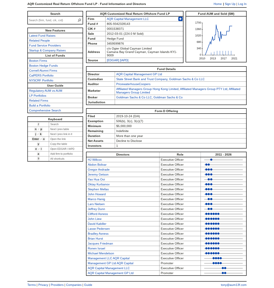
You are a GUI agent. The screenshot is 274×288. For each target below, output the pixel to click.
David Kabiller (97, 223)
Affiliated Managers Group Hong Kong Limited (147, 89)
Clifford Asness (98, 214)
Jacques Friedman (100, 243)
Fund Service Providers (45, 45)
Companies (74, 284)
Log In (242, 4)
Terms (31, 284)
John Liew (94, 218)
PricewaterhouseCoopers (133, 84)
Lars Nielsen (96, 204)
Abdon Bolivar (97, 164)
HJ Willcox (95, 159)
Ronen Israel (96, 248)
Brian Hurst (95, 238)
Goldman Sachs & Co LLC (187, 79)
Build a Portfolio (39, 105)
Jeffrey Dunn (96, 209)
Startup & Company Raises (47, 50)
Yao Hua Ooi (96, 179)
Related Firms (38, 100)
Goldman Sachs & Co (168, 97)
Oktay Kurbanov (99, 184)
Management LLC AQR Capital (109, 258)
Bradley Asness (98, 233)
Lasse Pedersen (99, 228)
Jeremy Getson (98, 174)
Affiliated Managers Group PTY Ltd (203, 89)
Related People (39, 40)
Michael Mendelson (101, 253)
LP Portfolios (37, 95)
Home (218, 4)
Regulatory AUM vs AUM (45, 90)
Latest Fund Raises (42, 35)
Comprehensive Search (45, 110)
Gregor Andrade (99, 169)
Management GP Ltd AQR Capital (110, 263)
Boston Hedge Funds (43, 65)
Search (55, 13)
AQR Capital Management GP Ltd (139, 74)
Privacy (43, 284)
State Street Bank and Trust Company (141, 79)
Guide (88, 284)
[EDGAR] (113, 60)
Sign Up (230, 4)
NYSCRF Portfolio (41, 80)
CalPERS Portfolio (41, 75)
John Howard (97, 194)
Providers (57, 284)
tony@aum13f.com (234, 284)
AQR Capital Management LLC (128, 19)
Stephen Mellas (98, 189)
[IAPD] (124, 60)
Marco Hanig (96, 199)
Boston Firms (38, 60)
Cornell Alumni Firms (43, 70)
